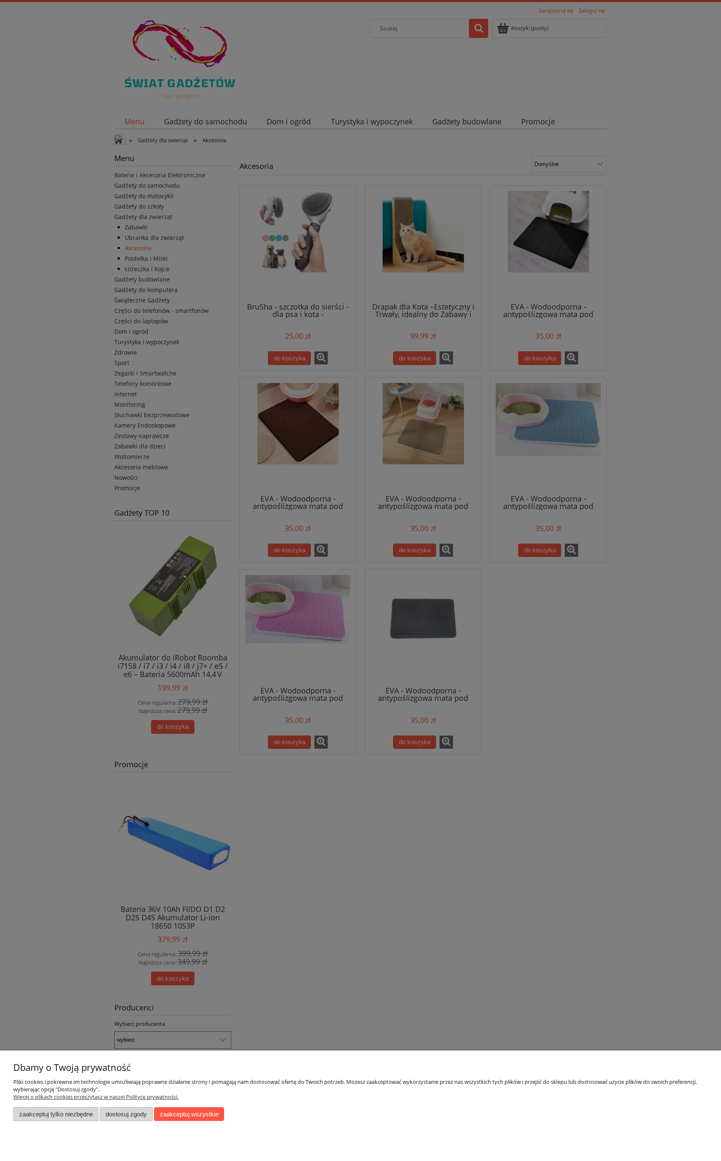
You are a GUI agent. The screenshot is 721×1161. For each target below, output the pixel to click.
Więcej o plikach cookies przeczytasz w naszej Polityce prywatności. (96, 1097)
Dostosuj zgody (126, 1114)
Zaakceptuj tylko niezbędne (56, 1114)
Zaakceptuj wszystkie (189, 1114)
